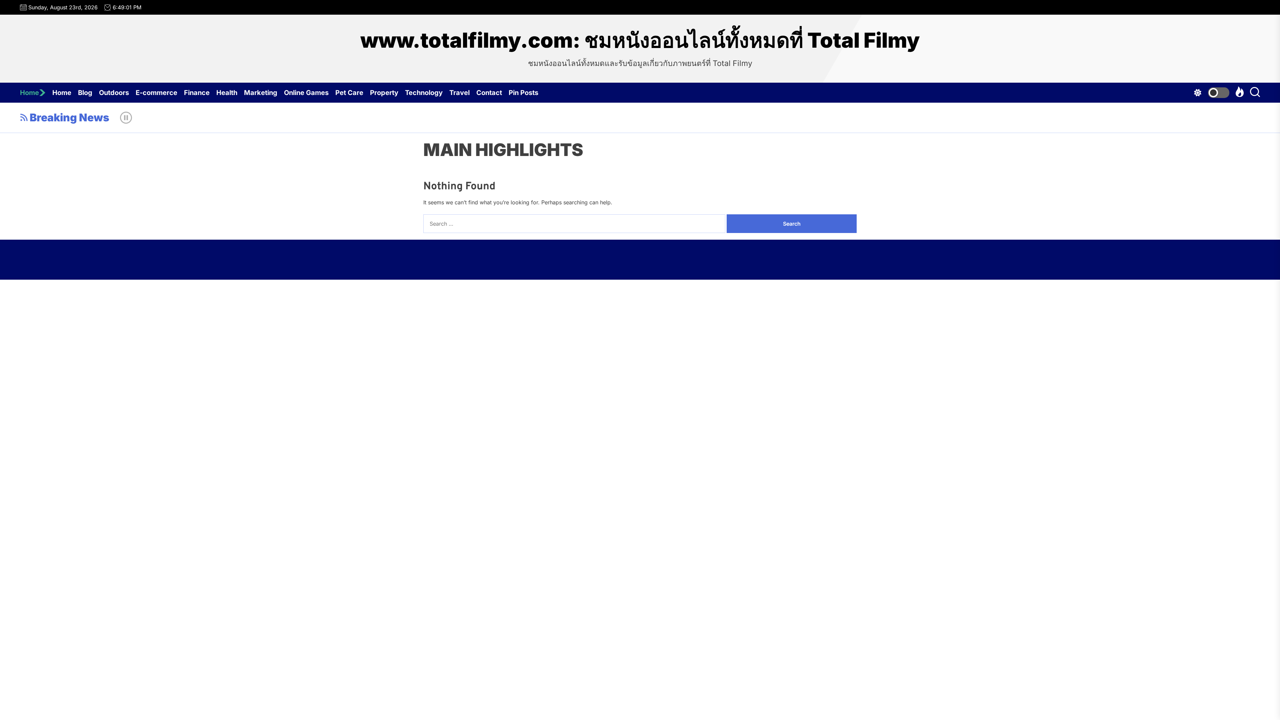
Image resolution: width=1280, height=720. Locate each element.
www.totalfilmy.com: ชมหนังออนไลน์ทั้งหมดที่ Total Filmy (640, 40)
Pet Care (349, 93)
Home (29, 93)
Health (226, 93)
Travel (459, 93)
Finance (197, 93)
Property (384, 93)
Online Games (306, 93)
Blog (85, 93)
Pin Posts (523, 93)
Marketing (260, 93)
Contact (489, 93)
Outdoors (114, 93)
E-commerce (156, 93)
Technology (424, 93)
